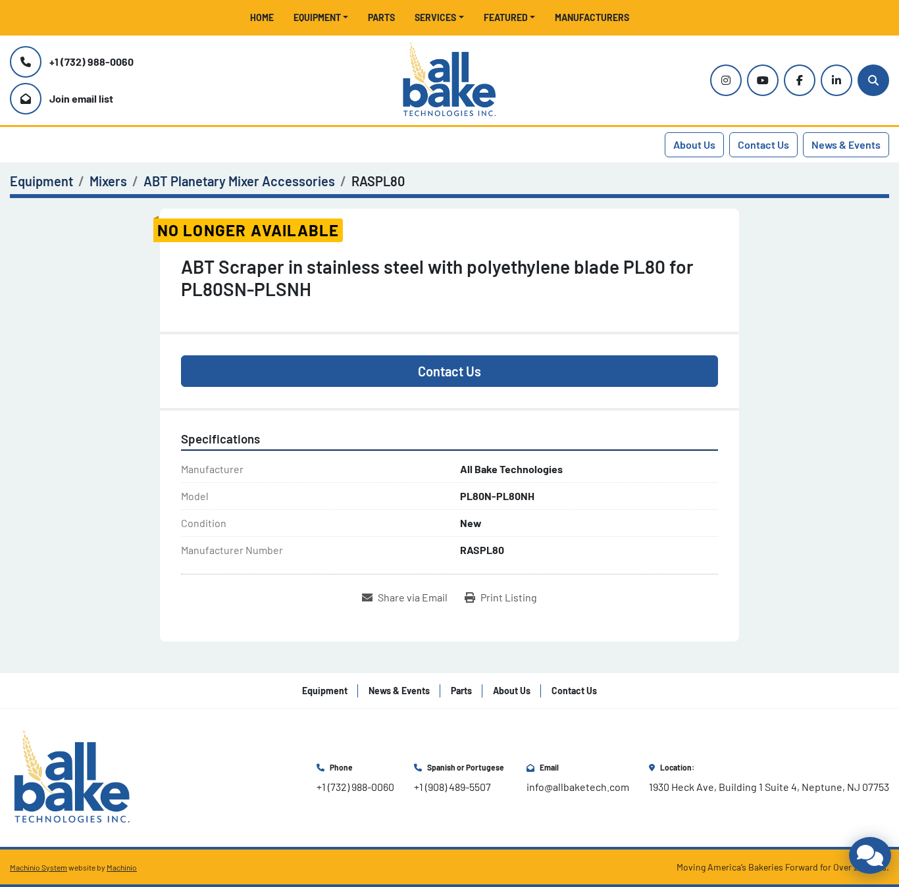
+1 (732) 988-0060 (91, 61)
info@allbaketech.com (578, 786)
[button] (321, 17)
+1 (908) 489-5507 (452, 786)
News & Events (846, 144)
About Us (694, 144)
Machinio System (38, 867)
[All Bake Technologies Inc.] (72, 776)
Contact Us (763, 144)
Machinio (122, 867)
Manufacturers (592, 17)
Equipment (317, 17)
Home (262, 17)
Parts (381, 17)
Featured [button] (506, 17)
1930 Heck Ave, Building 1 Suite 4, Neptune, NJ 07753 (769, 786)
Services (435, 17)
